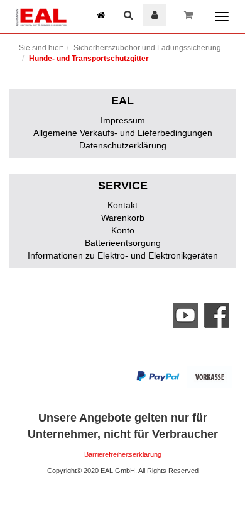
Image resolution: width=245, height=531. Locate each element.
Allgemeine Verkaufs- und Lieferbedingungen (122, 133)
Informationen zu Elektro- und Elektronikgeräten (123, 255)
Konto (122, 230)
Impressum (123, 120)
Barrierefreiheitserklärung (122, 454)
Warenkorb (122, 218)
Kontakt (122, 205)
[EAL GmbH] (40, 16)
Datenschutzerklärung (122, 145)
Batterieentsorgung (123, 243)
